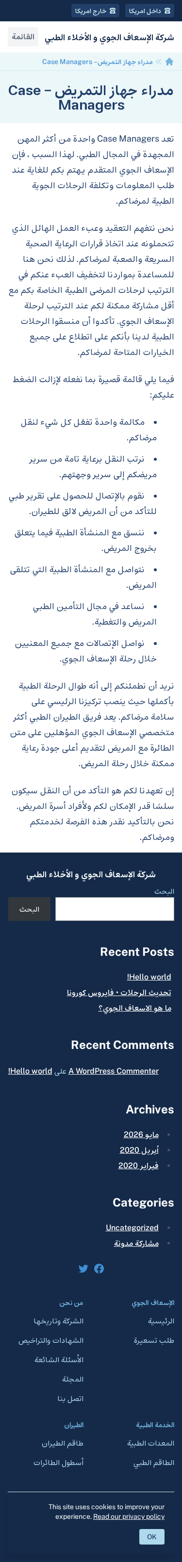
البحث (164, 891)
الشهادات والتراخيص (50, 1340)
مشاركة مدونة (136, 1243)
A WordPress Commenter (113, 1071)
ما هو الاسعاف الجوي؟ (135, 1008)
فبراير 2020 (138, 1165)
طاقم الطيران (62, 1443)
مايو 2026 (141, 1134)
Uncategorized (132, 1227)
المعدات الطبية (150, 1443)
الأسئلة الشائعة (58, 1359)
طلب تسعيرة (154, 1340)
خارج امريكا (91, 11)
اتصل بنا (70, 1398)
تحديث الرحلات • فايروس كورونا (119, 992)
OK (152, 1537)
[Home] (169, 61)
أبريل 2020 (139, 1150)
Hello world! (149, 977)
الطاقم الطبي (153, 1462)
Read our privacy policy (129, 1516)
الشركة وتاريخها (58, 1320)
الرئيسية (161, 1320)
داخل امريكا (146, 11)
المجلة (72, 1379)
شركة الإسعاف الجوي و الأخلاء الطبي (91, 875)
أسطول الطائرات (58, 1462)
